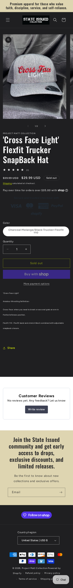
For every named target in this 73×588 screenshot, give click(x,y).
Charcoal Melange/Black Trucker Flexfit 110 (36, 232)
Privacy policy (52, 573)
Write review (36, 409)
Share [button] (11, 348)
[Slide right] (45, 126)
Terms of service (28, 579)
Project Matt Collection (34, 568)
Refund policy (32, 573)
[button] (8, 20)
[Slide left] (28, 126)
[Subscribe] (60, 492)
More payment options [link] (37, 283)
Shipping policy (49, 579)
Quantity (8, 241)
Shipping (7, 183)
